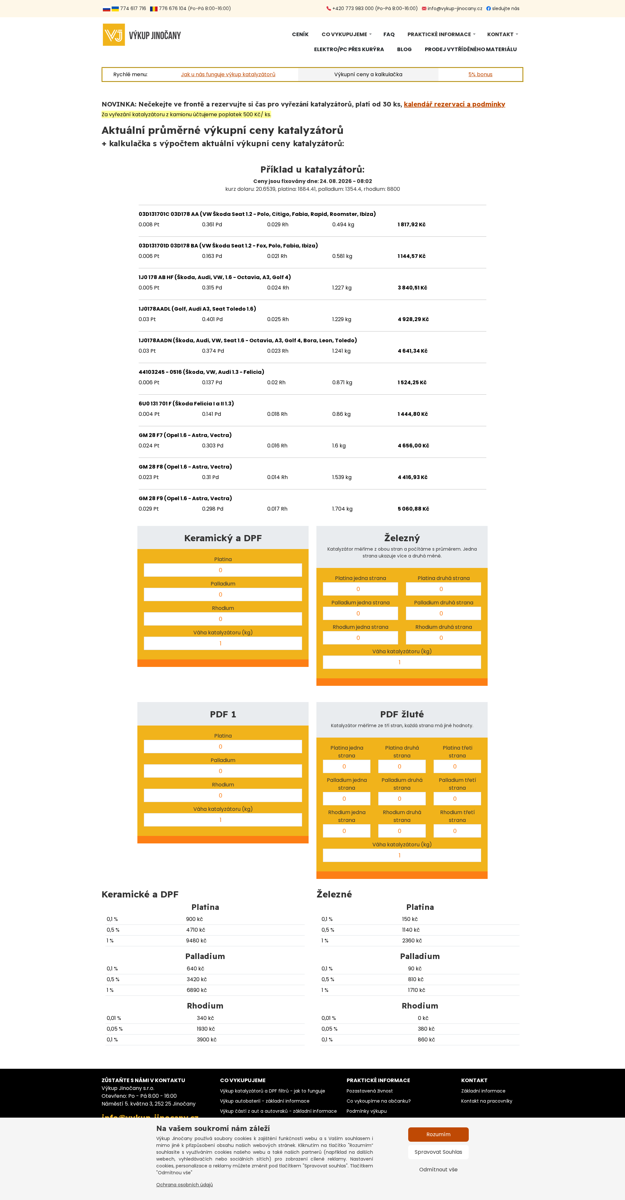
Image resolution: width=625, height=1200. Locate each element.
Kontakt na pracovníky (486, 1101)
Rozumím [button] (438, 1134)
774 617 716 (134, 8)
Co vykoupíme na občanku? (379, 1101)
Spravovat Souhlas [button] (438, 1152)
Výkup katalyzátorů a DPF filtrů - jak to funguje (272, 1091)
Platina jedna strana (360, 578)
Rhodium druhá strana (443, 627)
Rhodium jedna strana (360, 627)
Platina (223, 559)
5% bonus (480, 74)
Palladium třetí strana (457, 784)
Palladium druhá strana (443, 602)
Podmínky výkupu (367, 1111)
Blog (404, 49)
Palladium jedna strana (360, 602)
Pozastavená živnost (370, 1091)
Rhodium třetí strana (457, 816)
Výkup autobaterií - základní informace (265, 1101)
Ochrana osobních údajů (184, 1184)
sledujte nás (505, 8)
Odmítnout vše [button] (438, 1169)
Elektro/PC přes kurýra (349, 49)
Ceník (300, 34)
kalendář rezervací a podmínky (454, 104)
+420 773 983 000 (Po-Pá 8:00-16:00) (374, 8)
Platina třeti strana (457, 751)
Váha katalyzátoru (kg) (223, 632)
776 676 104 (172, 8)
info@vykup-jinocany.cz (454, 8)
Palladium (223, 583)
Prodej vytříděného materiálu (471, 49)
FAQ (389, 34)
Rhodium (223, 608)
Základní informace (483, 1091)
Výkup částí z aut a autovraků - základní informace (278, 1111)
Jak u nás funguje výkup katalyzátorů (228, 74)
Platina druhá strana (444, 578)
